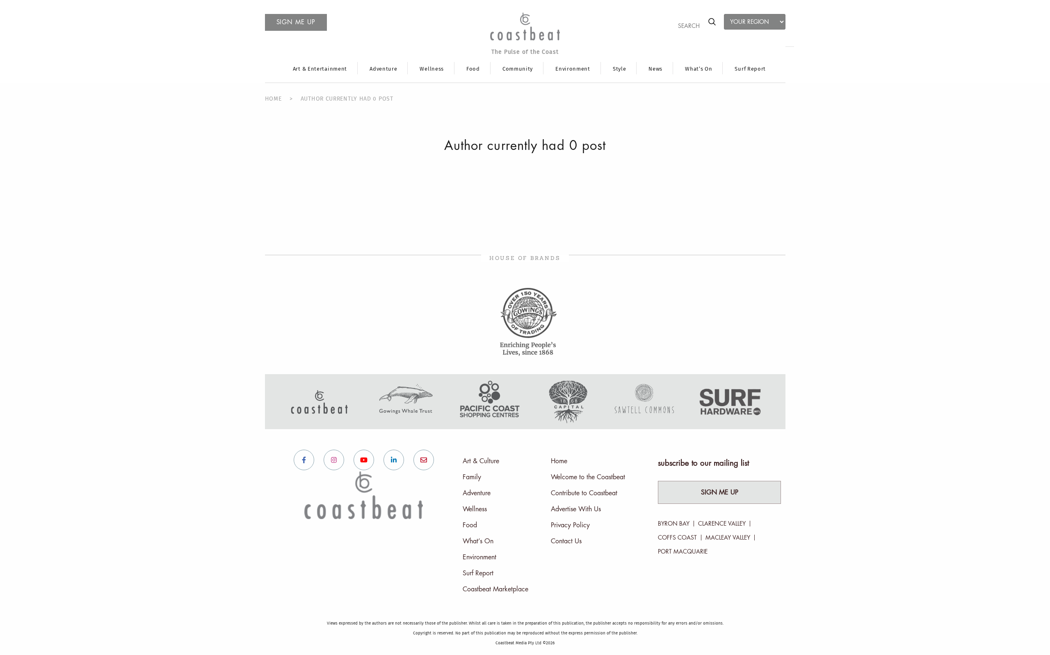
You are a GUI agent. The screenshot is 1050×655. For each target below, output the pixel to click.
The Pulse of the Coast (525, 52)
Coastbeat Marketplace (495, 589)
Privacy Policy (570, 525)
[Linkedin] (393, 460)
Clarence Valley (722, 523)
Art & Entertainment (320, 69)
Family (472, 477)
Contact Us (566, 541)
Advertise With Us (576, 509)
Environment (572, 69)
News (655, 69)
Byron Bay (673, 523)
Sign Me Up (719, 492)
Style (619, 69)
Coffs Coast (677, 537)
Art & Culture (481, 461)
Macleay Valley (727, 537)
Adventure (383, 69)
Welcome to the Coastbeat (588, 477)
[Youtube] (364, 460)
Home (559, 461)
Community (517, 69)
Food (473, 69)
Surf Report (750, 69)
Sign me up (295, 22)
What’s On (698, 69)
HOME (273, 99)
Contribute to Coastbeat (584, 493)
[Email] (423, 460)
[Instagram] (334, 460)
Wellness (432, 69)
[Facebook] (304, 460)
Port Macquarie (683, 551)
